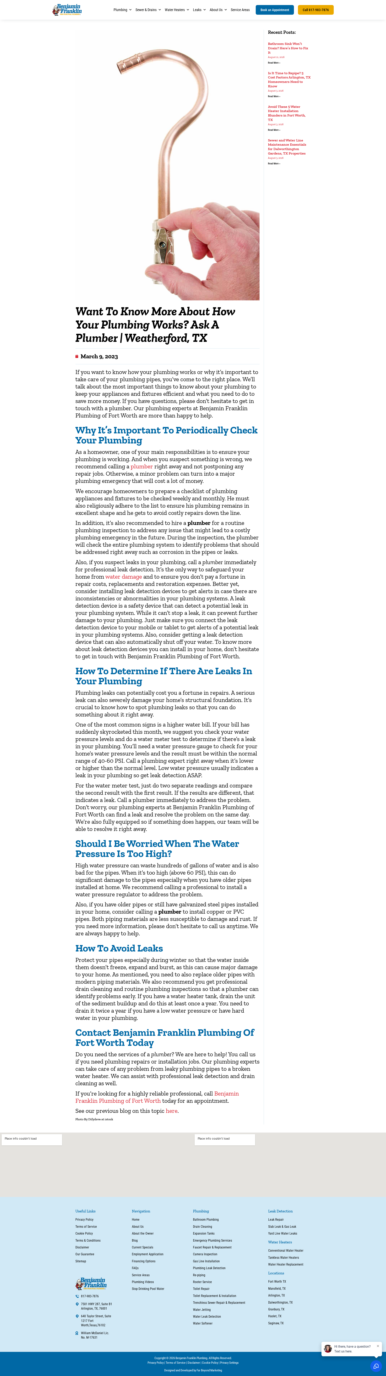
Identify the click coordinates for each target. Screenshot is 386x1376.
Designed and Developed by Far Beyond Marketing (193, 1370)
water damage (123, 576)
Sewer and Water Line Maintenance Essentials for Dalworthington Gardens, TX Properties (287, 147)
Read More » (274, 62)
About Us (216, 10)
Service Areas (240, 10)
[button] (275, 10)
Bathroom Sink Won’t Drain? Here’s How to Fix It (288, 48)
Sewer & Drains (146, 10)
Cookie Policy (210, 1363)
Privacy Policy (156, 1363)
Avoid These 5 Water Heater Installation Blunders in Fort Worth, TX (287, 113)
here (172, 1110)
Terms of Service (176, 1363)
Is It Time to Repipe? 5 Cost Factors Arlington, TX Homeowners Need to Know (289, 79)
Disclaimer (194, 1363)
